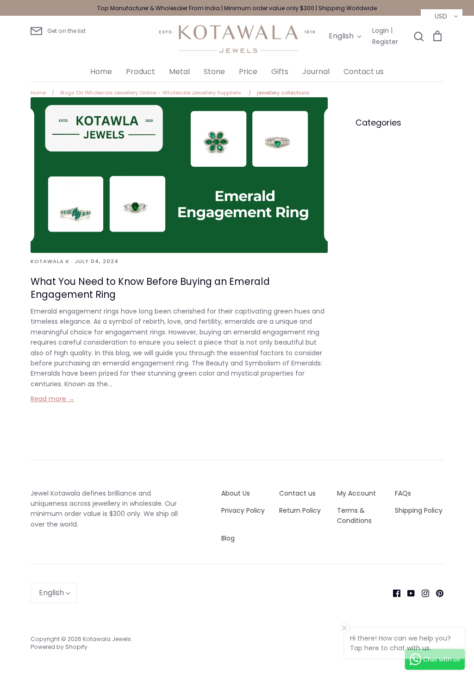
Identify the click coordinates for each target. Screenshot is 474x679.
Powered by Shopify (59, 647)
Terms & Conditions (354, 515)
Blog (228, 538)
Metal (179, 71)
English (341, 36)
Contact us (363, 71)
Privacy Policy (243, 510)
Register (385, 41)
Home (101, 71)
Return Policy (300, 510)
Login (380, 30)
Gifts (279, 71)
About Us (235, 493)
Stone (214, 71)
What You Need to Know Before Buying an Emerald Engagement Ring (150, 288)
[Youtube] (407, 592)
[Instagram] (422, 592)
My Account (356, 493)
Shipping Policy (419, 510)
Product (140, 71)
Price (248, 71)
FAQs (403, 493)
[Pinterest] (436, 592)
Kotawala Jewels (107, 639)
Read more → (53, 398)
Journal (316, 71)
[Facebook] (393, 592)
